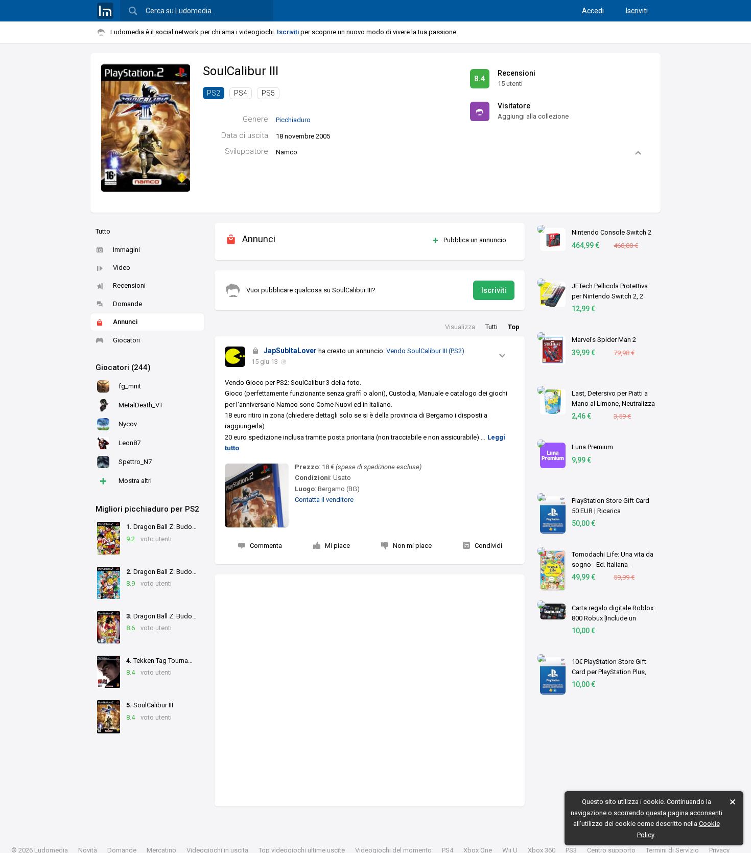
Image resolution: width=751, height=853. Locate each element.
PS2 (213, 93)
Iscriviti (637, 11)
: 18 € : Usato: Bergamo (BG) (358, 478)
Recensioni (129, 285)
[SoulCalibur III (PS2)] (146, 127)
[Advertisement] (370, 690)
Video (121, 267)
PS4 (240, 93)
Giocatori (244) (123, 367)
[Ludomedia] (105, 10)
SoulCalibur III (240, 71)
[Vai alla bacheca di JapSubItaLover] (235, 357)
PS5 (268, 93)
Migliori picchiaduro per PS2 (147, 509)
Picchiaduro (293, 120)
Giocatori (126, 340)
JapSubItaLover (290, 351)
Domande (127, 304)
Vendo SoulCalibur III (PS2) (425, 351)
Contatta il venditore (324, 499)
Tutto (103, 231)
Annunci (125, 322)
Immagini (126, 249)
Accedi (593, 11)
